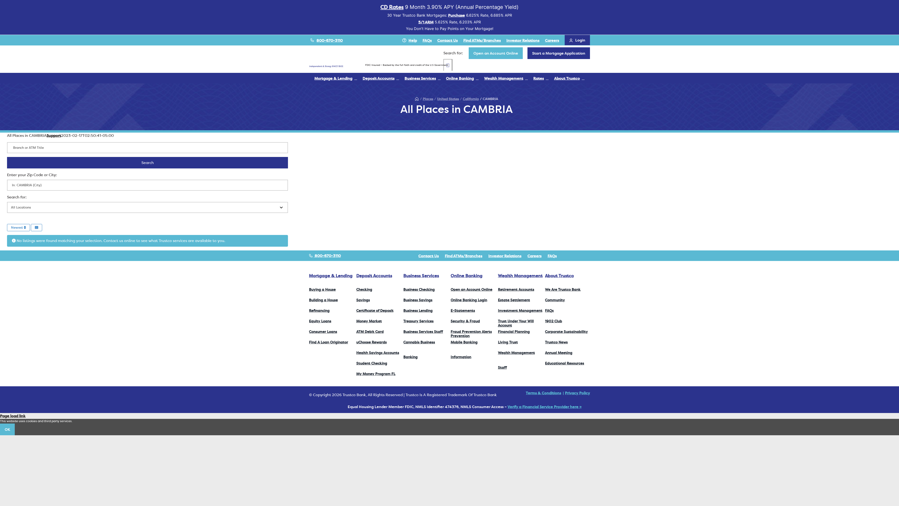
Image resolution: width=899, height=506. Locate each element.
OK (7, 429)
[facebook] (566, 256)
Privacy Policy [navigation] (577, 392)
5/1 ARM (426, 22)
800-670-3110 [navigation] (327, 255)
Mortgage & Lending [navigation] (331, 276)
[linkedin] (588, 256)
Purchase (456, 15)
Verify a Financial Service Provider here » (545, 406)
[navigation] (496, 53)
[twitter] (573, 256)
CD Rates (392, 7)
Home (417, 99)
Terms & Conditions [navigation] (543, 392)
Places (428, 99)
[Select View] (36, 227)
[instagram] (581, 256)
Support (54, 135)
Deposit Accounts (374, 276)
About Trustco (559, 276)
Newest (17, 227)
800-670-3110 (330, 40)
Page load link (13, 415)
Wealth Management (520, 276)
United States (448, 99)
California (471, 99)
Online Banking (467, 276)
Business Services (421, 276)
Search (153, 162)
